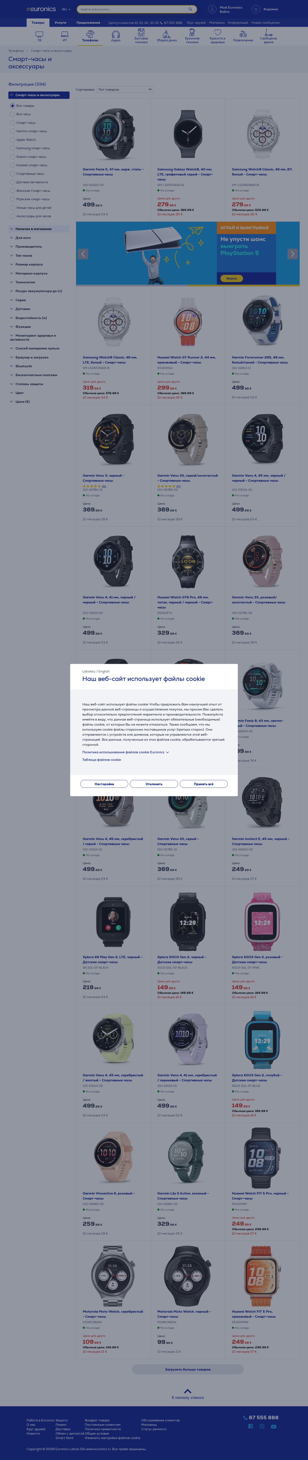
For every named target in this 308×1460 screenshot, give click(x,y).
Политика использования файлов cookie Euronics (123, 752)
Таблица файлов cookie (101, 759)
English (104, 671)
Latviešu (88, 671)
